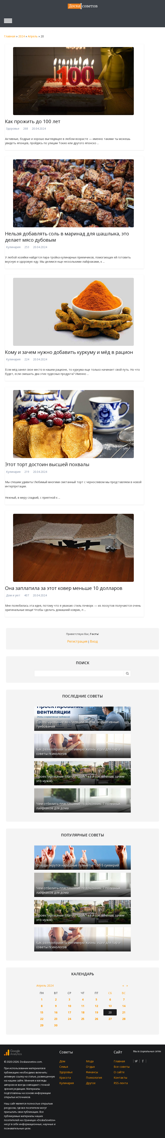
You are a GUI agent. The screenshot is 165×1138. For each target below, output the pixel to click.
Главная (9, 36)
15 (41, 1012)
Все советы (122, 1067)
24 (69, 1019)
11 (82, 1006)
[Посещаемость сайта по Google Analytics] (13, 1054)
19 (96, 1012)
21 (123, 1012)
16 (55, 1012)
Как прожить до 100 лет (32, 121)
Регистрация (77, 641)
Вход (94, 641)
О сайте (119, 1072)
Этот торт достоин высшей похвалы (47, 464)
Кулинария (13, 247)
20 (110, 1012)
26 (96, 1019)
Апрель (33, 36)
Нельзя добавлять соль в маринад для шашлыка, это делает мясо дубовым (67, 236)
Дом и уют (13, 595)
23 (55, 1019)
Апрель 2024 (45, 985)
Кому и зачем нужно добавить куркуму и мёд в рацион (69, 352)
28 (123, 1019)
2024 (21, 36)
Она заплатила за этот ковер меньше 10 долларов (63, 588)
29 (41, 1025)
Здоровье (12, 128)
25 (82, 1019)
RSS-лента (121, 1083)
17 (69, 1012)
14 (123, 1006)
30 (55, 1025)
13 (110, 1006)
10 (69, 1006)
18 (82, 1012)
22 (41, 1019)
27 (110, 1019)
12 (96, 1006)
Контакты (120, 1077)
